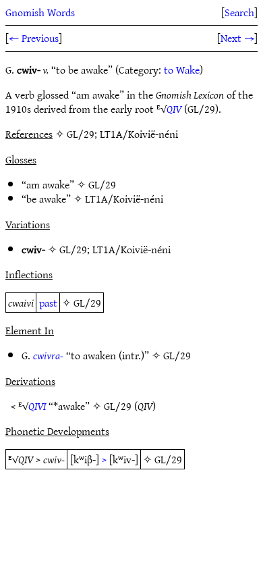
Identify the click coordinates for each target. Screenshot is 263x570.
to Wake (182, 69)
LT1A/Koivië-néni (124, 198)
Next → (237, 37)
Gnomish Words (40, 12)
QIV (174, 108)
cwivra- (48, 355)
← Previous (34, 37)
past (48, 302)
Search (239, 12)
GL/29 (102, 184)
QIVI (37, 405)
